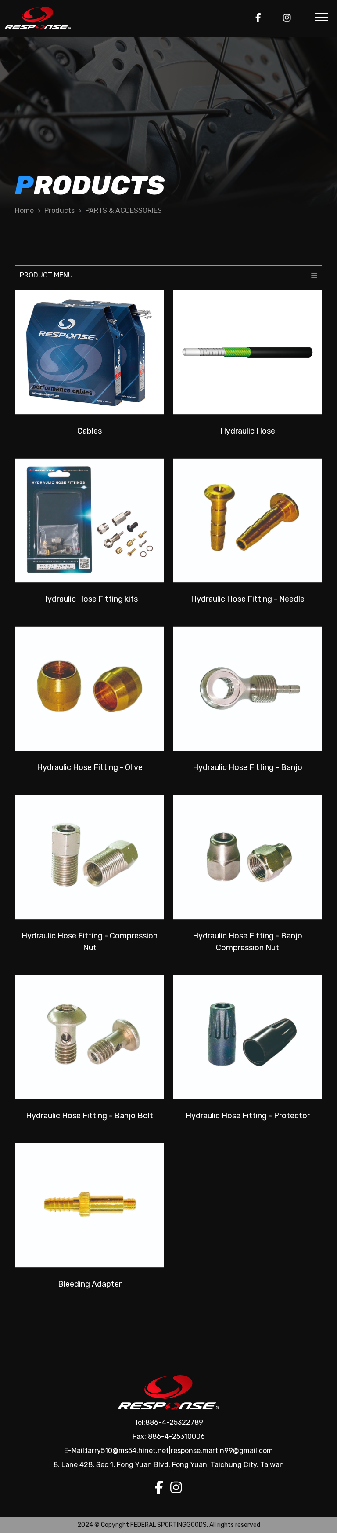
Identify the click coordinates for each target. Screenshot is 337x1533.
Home (24, 210)
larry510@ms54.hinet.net (127, 1450)
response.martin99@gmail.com (222, 1450)
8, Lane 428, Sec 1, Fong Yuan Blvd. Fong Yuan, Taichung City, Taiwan (169, 1464)
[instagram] (287, 18)
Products (59, 210)
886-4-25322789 (174, 1422)
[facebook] (258, 18)
